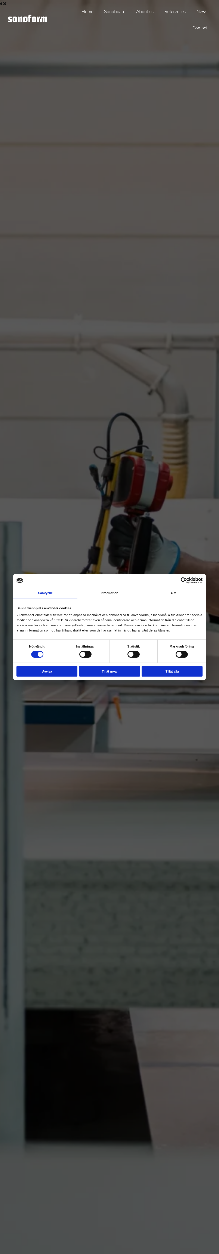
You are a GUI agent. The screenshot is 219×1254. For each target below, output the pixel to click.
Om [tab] (173, 593)
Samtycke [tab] (45, 593)
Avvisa (47, 671)
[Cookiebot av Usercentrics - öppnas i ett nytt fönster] (184, 580)
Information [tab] (109, 593)
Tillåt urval (109, 671)
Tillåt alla (172, 671)
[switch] (85, 654)
